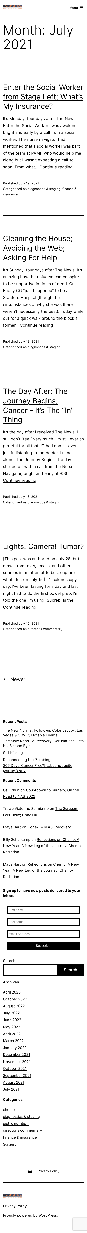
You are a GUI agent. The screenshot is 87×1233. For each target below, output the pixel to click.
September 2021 (17, 1075)
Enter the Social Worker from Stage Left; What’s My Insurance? (43, 97)
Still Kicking (13, 753)
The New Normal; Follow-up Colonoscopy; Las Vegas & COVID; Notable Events (43, 732)
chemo (9, 1109)
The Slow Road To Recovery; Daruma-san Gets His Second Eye (43, 743)
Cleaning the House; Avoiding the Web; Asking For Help (37, 248)
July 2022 (11, 1013)
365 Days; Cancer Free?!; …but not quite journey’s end (37, 767)
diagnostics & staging (44, 189)
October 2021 (15, 1068)
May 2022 (11, 1027)
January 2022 (15, 1048)
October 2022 (15, 999)
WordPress (47, 1215)
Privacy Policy (15, 1206)
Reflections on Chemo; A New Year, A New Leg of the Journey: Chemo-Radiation (42, 845)
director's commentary (45, 629)
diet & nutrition (16, 1123)
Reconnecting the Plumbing (26, 759)
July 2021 (11, 1089)
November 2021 (16, 1062)
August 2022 (14, 1006)
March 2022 (13, 1041)
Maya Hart (12, 827)
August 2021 (13, 1082)
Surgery (9, 1144)
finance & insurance (20, 1137)
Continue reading (56, 167)
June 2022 (12, 1020)
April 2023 (12, 992)
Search (9, 961)
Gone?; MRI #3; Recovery (49, 827)
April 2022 (12, 1034)
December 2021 (16, 1054)
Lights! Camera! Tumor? (43, 546)
